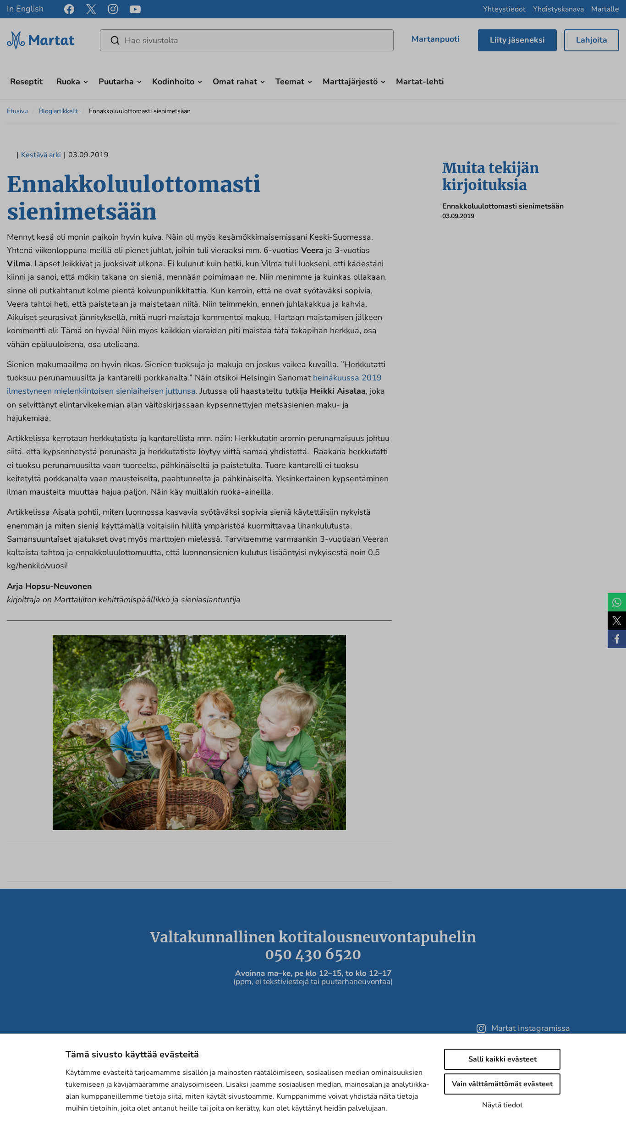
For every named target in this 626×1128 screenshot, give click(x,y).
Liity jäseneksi (517, 39)
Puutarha (116, 81)
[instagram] (113, 9)
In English (25, 8)
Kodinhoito (173, 81)
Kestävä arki (41, 155)
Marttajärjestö (350, 81)
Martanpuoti (436, 38)
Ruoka (68, 81)
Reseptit (26, 81)
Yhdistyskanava (558, 9)
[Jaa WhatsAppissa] (617, 602)
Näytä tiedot (502, 1105)
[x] (91, 9)
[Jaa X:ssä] (617, 620)
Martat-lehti (420, 81)
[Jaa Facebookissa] (617, 639)
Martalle (605, 9)
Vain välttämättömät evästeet (502, 1084)
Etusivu (17, 111)
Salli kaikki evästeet (502, 1059)
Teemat (289, 81)
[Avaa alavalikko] (85, 80)
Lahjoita (591, 39)
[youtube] (135, 9)
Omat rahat (235, 81)
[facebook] (69, 9)
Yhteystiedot (504, 9)
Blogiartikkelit (58, 111)
